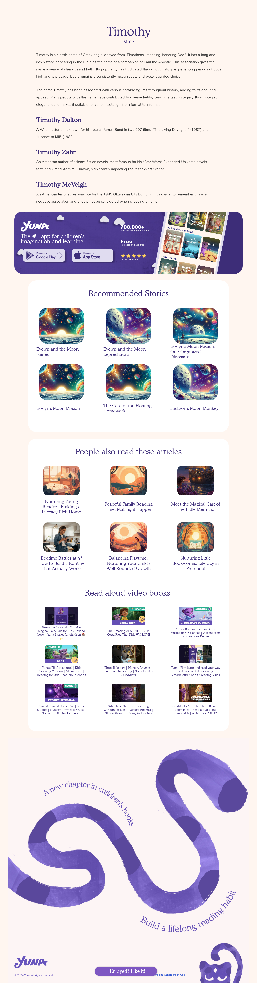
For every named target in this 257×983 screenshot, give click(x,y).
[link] (44, 255)
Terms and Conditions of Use (168, 975)
